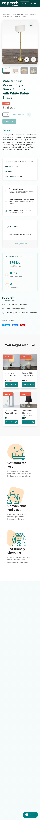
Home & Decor (11, 14)
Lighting (18, 14)
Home (4, 14)
